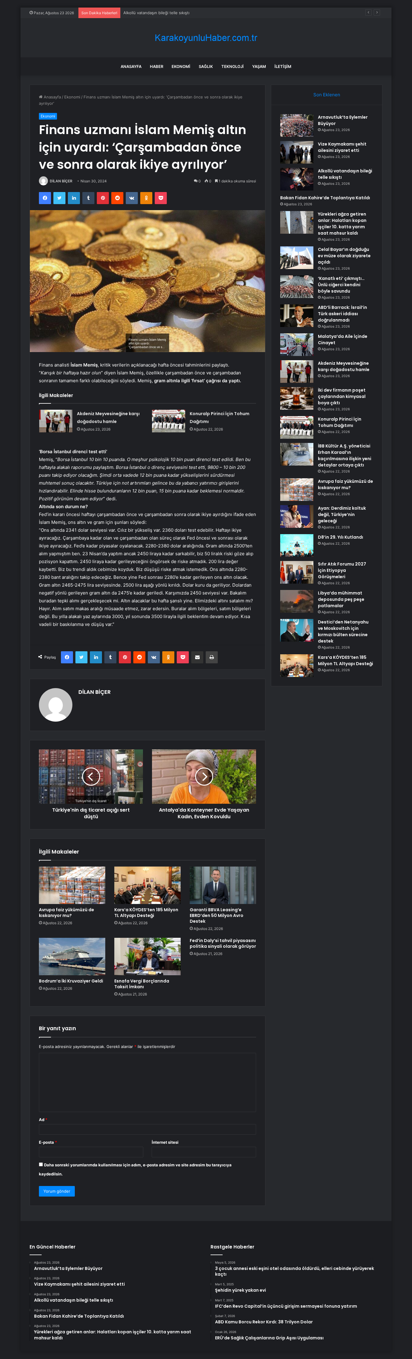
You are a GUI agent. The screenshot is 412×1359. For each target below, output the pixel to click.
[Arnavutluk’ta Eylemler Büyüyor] (296, 125)
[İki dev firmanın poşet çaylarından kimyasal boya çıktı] (296, 398)
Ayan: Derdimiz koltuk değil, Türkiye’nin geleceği (342, 514)
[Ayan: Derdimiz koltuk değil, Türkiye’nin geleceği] (296, 516)
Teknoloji (232, 66)
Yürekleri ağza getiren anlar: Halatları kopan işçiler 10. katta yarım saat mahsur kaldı (342, 223)
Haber (156, 66)
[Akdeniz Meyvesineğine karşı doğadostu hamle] (55, 421)
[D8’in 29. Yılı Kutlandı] (296, 545)
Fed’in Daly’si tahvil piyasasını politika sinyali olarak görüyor (223, 943)
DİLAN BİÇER (61, 181)
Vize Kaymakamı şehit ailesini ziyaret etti (342, 147)
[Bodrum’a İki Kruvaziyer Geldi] (72, 956)
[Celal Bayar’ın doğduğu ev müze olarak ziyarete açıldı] (296, 257)
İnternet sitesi (165, 1142)
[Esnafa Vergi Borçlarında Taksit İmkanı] (147, 956)
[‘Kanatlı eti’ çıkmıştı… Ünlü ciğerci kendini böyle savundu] (296, 286)
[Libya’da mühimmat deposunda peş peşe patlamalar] (296, 601)
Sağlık (206, 66)
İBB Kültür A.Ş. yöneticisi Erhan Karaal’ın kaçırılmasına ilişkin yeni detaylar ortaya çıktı (344, 455)
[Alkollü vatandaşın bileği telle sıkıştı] (296, 179)
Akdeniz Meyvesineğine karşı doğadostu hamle (343, 366)
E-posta (48, 1142)
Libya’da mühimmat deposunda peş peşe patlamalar (341, 599)
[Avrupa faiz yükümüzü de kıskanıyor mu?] (72, 885)
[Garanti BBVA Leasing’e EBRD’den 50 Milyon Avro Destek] (223, 885)
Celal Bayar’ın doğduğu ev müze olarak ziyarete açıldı (344, 255)
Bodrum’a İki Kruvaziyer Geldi (71, 981)
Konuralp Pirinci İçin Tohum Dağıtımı (339, 422)
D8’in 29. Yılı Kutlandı (340, 537)
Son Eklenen (326, 95)
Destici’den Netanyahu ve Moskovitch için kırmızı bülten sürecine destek (343, 631)
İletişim (282, 66)
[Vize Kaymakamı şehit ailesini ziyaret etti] (296, 152)
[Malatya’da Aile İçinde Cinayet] (296, 344)
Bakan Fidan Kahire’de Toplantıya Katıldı (325, 198)
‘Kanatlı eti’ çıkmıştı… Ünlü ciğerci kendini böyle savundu (341, 284)
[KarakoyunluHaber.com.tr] (206, 37)
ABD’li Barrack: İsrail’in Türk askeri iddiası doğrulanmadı (342, 313)
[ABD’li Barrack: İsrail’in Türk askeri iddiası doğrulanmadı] (296, 315)
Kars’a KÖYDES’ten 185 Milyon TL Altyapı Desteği (146, 912)
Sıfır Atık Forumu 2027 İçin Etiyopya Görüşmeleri (342, 570)
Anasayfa (131, 66)
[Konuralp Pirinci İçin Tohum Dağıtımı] (168, 421)
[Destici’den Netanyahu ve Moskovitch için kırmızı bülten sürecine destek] (296, 630)
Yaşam (259, 66)
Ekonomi (181, 66)
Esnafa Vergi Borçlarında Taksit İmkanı (141, 984)
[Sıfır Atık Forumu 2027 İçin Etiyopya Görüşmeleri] (296, 572)
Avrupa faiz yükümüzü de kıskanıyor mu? (66, 912)
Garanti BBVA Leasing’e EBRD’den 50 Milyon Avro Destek (216, 915)
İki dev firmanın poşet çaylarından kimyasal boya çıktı (342, 396)
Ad (43, 1119)
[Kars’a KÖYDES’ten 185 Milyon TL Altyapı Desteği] (147, 885)
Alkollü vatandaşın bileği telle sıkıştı (156, 12)
